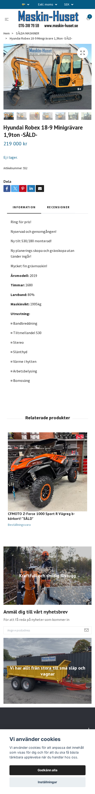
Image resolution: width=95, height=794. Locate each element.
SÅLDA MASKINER (27, 52)
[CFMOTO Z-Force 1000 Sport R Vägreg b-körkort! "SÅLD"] (47, 490)
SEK (67, 4)
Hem (6, 52)
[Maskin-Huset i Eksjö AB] (47, 28)
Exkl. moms (46, 4)
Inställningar (47, 782)
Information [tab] (24, 226)
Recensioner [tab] (58, 226)
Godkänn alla (47, 770)
